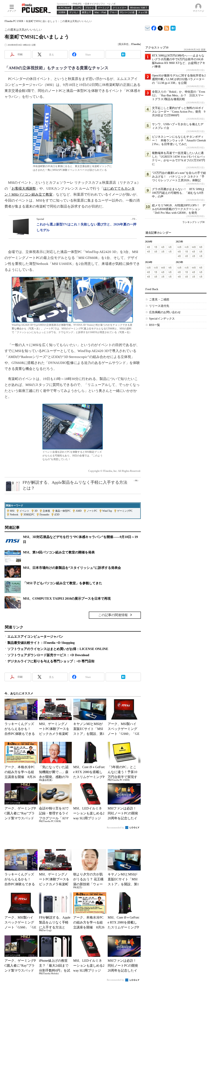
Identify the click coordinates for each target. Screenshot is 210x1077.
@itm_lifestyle (160, 27)
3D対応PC (28, 514)
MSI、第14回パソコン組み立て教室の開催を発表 (59, 552)
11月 (187, 247)
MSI (12, 510)
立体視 (46, 510)
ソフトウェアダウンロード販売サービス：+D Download (48, 655)
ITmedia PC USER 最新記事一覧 (166, 27)
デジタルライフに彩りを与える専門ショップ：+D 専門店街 (51, 661)
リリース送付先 (159, 305)
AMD (79, 510)
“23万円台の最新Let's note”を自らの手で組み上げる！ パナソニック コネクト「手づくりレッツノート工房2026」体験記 (179, 176)
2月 (162, 251)
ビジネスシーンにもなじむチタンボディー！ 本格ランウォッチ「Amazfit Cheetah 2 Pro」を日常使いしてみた (179, 140)
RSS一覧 (154, 325)
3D (36, 510)
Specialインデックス (162, 318)
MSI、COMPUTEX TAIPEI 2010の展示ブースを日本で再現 (67, 598)
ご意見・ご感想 (159, 299)
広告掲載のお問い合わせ (165, 312)
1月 (170, 251)
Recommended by (116, 827)
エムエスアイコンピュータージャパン (35, 636)
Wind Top (107, 510)
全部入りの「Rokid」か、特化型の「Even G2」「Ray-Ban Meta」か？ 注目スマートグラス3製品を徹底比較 (178, 95)
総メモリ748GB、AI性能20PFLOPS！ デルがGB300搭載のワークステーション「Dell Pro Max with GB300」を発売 (178, 209)
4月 (148, 251)
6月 (162, 247)
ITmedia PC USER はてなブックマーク (173, 27)
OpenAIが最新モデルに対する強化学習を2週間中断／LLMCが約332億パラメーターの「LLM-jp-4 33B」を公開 (179, 79)
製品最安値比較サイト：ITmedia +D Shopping (41, 642)
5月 (170, 247)
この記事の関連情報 (113, 615)
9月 (200, 247)
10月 (194, 247)
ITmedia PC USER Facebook (153, 27)
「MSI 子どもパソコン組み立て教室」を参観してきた (62, 583)
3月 (155, 251)
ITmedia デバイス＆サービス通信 (147, 27)
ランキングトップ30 (193, 222)
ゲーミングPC (124, 510)
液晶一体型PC (63, 510)
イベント (24, 510)
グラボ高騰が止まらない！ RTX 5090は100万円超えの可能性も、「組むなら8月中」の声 (178, 193)
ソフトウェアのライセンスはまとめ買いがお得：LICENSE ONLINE (57, 649)
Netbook (14, 514)
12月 (179, 247)
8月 (148, 247)
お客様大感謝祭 (23, 188)
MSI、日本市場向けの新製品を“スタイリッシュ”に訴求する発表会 (72, 567)
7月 (155, 247)
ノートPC (92, 510)
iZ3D (56, 514)
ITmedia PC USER (14, 21)
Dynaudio (44, 514)
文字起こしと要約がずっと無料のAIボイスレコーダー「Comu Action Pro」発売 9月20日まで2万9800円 (178, 111)
